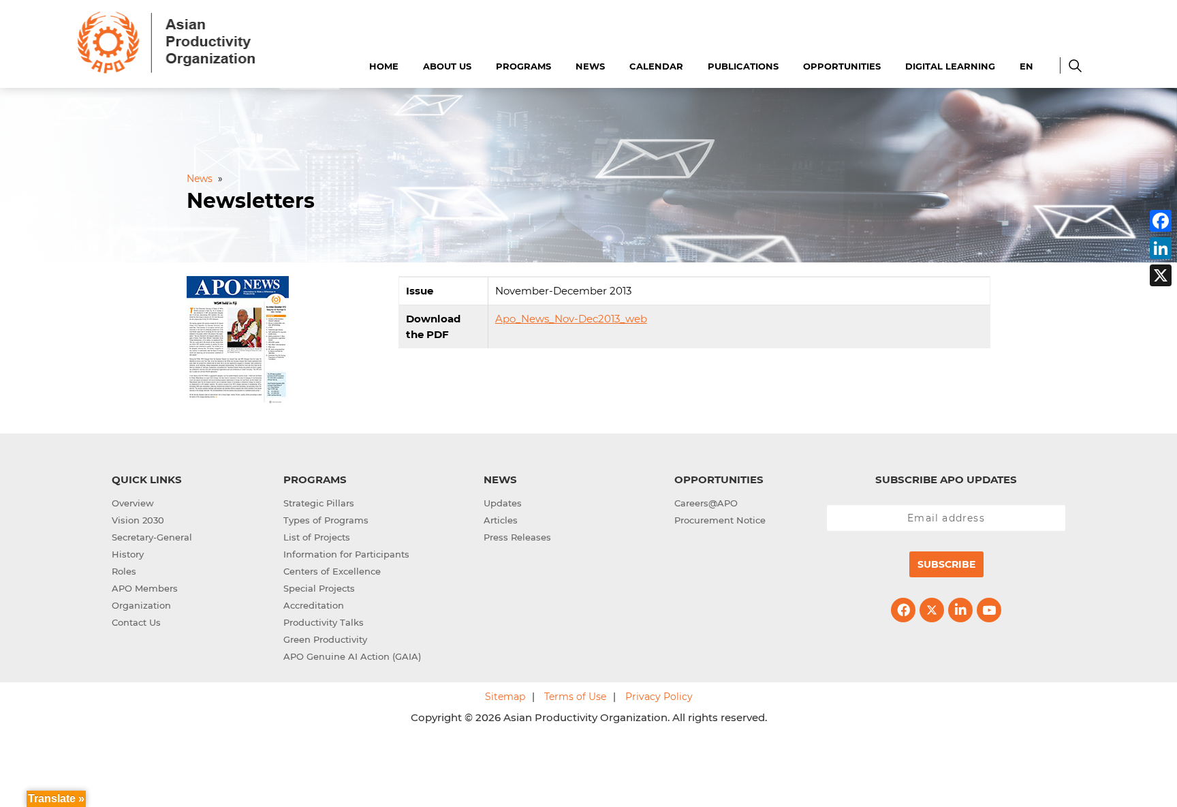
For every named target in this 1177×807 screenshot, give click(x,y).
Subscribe (946, 564)
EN (1026, 66)
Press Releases (517, 537)
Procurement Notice (720, 520)
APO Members (145, 588)
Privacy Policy (659, 696)
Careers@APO (706, 503)
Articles (501, 520)
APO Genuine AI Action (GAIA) (352, 656)
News (590, 66)
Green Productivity (325, 639)
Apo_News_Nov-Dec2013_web (571, 318)
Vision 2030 (138, 520)
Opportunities (842, 66)
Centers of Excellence (332, 571)
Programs (523, 66)
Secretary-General (152, 537)
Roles (124, 571)
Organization (141, 605)
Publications (743, 66)
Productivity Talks (323, 622)
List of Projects (316, 537)
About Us (447, 66)
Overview (133, 503)
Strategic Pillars (318, 503)
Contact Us (136, 622)
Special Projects (319, 588)
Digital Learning (950, 66)
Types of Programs (325, 520)
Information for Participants (346, 554)
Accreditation (313, 605)
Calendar (656, 66)
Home (383, 66)
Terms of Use (575, 696)
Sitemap (505, 696)
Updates (503, 503)
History (128, 554)
